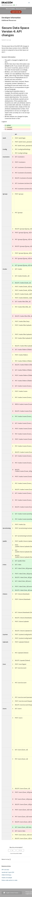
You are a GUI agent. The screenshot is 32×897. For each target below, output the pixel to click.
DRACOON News (6, 875)
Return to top (5, 859)
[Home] (7, 3)
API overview (5, 869)
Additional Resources (9, 20)
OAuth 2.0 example (7, 877)
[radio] (12, 850)
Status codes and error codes (9, 880)
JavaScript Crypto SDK (8, 872)
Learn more (15, 12)
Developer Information (11, 17)
